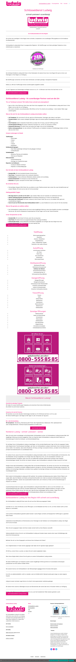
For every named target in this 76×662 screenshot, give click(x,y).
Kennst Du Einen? (54, 625)
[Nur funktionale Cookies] (74, 660)
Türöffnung (38, 232)
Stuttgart (40, 568)
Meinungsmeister (54, 627)
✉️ (69, 3)
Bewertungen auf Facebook (56, 623)
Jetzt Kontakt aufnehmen (38, 428)
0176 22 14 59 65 (9, 638)
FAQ (61, 3)
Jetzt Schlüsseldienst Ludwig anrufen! (17, 92)
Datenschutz (71, 660)
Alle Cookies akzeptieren (54, 660)
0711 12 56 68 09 (9, 626)
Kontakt (65, 3)
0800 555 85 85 (9, 632)
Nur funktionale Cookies (64, 660)
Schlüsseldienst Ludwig (44, 3)
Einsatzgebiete (55, 3)
